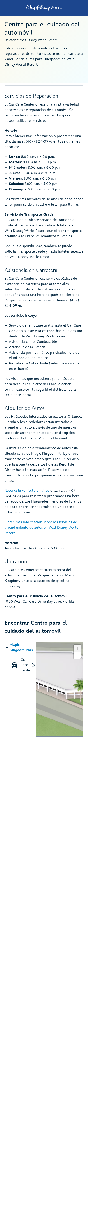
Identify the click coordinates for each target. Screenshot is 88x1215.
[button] (20, 647)
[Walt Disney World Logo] (44, 7)
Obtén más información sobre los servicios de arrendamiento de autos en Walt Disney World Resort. (42, 527)
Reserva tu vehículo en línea (27, 491)
